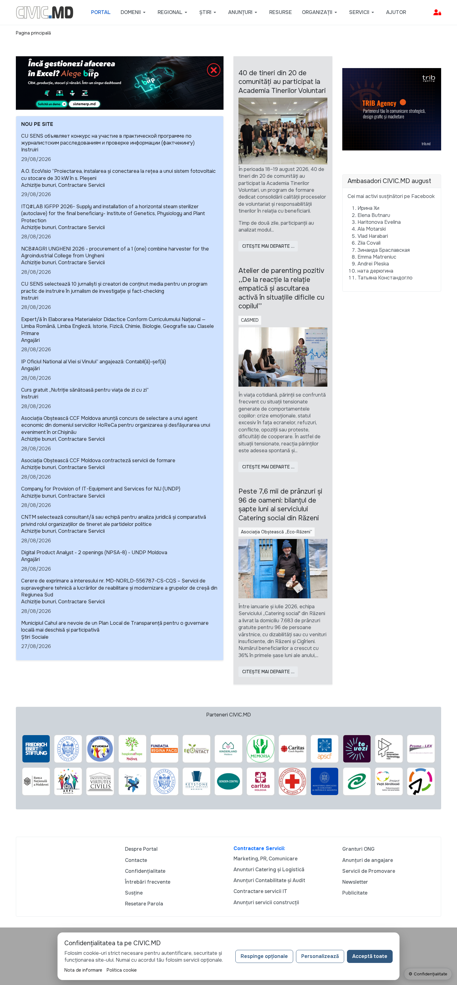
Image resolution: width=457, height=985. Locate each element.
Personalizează (320, 956)
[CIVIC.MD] (44, 12)
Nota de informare (83, 970)
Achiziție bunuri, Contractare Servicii (63, 185)
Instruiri (29, 149)
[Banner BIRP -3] (120, 82)
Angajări (30, 340)
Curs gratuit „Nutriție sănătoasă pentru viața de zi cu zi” (85, 390)
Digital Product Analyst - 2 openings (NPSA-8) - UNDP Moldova (94, 552)
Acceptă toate (369, 956)
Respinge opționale (264, 956)
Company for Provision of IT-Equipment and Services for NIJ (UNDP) (100, 489)
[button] (134, 12)
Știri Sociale (34, 637)
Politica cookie (122, 970)
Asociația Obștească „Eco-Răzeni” (276, 532)
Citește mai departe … (268, 246)
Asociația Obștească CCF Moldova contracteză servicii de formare (98, 460)
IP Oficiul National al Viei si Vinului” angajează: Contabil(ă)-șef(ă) (93, 361)
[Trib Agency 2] (391, 109)
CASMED (250, 320)
